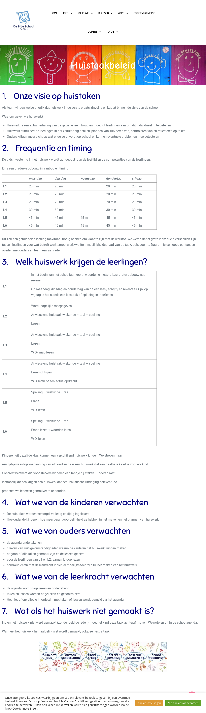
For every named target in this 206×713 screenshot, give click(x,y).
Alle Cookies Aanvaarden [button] (183, 703)
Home (54, 13)
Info (65, 13)
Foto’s (110, 31)
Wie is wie (83, 13)
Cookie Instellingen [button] (149, 703)
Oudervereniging (144, 13)
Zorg (121, 13)
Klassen (103, 13)
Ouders (92, 31)
